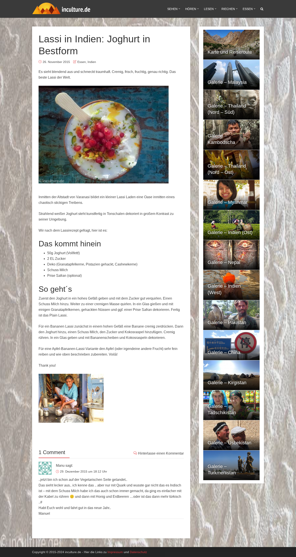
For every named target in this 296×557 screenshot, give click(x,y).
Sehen (172, 9)
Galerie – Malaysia (227, 82)
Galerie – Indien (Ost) (230, 232)
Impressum (115, 552)
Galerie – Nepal (224, 262)
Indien (92, 62)
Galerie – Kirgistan (227, 382)
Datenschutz (138, 552)
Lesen (209, 9)
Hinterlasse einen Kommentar (161, 453)
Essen (248, 9)
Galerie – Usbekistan (229, 442)
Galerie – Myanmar (227, 202)
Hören (190, 9)
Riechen (228, 9)
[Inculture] (61, 7)
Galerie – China (224, 352)
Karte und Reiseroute (230, 52)
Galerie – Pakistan (227, 322)
